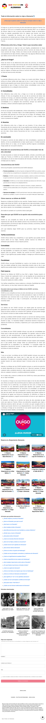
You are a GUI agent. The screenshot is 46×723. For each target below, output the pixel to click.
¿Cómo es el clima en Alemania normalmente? (15, 573)
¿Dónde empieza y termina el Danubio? (13, 518)
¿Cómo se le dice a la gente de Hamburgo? (14, 550)
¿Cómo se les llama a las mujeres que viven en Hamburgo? (18, 571)
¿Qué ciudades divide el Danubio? (12, 527)
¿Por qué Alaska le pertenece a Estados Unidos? (15, 565)
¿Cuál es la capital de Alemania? (11, 568)
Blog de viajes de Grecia (7, 703)
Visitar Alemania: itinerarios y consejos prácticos (22, 710)
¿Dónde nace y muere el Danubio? (12, 533)
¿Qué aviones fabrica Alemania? (11, 547)
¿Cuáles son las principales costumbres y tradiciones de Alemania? (20, 553)
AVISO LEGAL (23, 690)
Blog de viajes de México (19, 703)
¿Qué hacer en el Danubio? (10, 524)
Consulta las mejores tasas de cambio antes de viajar (17, 705)
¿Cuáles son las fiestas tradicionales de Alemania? (16, 585)
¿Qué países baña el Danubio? (11, 536)
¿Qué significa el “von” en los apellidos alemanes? (16, 576)
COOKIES (13, 697)
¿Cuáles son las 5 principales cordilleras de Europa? (16, 579)
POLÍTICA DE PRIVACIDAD (22, 697)
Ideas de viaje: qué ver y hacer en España (19, 707)
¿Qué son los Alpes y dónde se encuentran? (14, 541)
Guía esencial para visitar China (19, 708)
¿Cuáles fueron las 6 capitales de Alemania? (14, 544)
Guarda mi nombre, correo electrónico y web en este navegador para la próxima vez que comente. (22, 676)
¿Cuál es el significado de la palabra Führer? (14, 556)
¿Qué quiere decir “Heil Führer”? (11, 582)
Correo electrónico (6, 663)
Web (2, 669)
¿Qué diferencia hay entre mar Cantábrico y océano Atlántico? (19, 530)
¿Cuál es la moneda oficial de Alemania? (13, 538)
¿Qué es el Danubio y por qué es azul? (13, 521)
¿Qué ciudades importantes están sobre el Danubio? (16, 562)
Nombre (3, 656)
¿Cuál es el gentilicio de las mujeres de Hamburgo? (16, 559)
